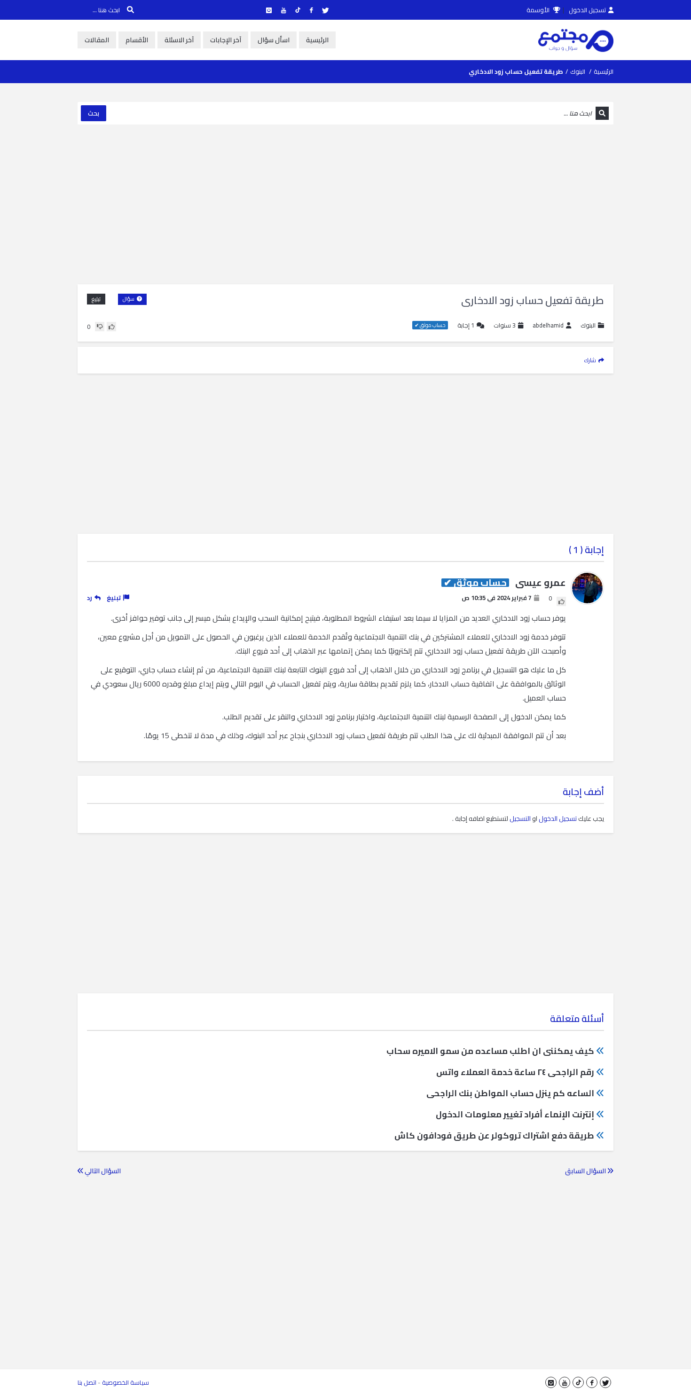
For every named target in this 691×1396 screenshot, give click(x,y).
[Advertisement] (345, 204)
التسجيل (520, 818)
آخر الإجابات (225, 40)
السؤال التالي (102, 1171)
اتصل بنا (87, 1382)
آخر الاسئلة (179, 40)
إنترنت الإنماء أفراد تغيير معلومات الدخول (515, 1114)
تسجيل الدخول (587, 10)
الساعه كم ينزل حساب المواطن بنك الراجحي (510, 1093)
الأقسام (137, 40)
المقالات (97, 40)
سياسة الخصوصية (125, 1382)
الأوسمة (538, 10)
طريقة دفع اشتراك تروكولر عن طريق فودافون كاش (494, 1135)
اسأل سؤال (274, 40)
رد (89, 597)
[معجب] (111, 326)
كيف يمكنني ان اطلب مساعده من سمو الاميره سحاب (490, 1051)
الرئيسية (317, 40)
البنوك (577, 71)
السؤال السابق (586, 1171)
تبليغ (96, 299)
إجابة (465, 325)
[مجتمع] (575, 40)
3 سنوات (505, 325)
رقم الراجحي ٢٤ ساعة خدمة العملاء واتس (515, 1072)
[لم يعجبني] (99, 326)
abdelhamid (548, 325)
